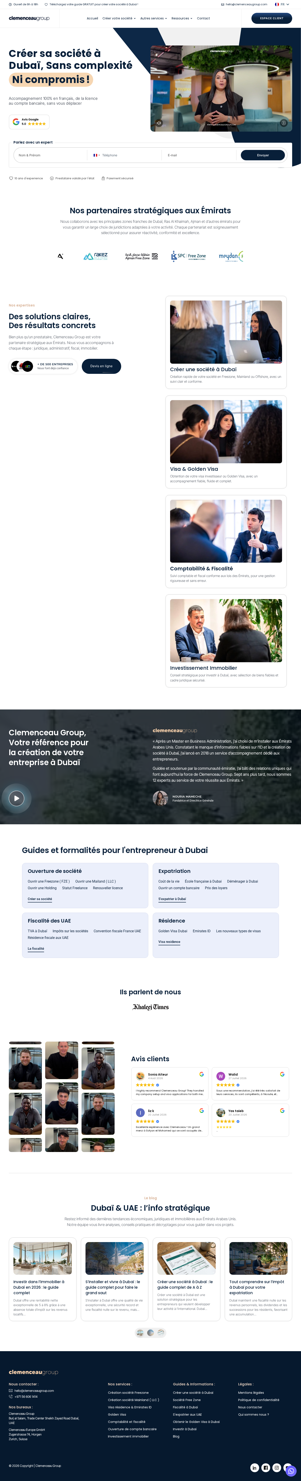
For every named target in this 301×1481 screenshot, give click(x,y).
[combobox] (96, 155)
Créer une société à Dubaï (203, 369)
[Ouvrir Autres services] (166, 18)
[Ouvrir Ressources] (191, 18)
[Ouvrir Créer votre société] (135, 18)
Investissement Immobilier (203, 667)
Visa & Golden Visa (194, 469)
